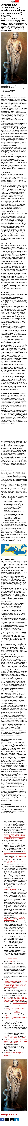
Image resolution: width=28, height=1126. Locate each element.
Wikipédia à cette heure (10, 889)
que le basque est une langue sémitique (15, 1037)
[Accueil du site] (14, 2)
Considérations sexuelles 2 (20, 1003)
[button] (2, 1119)
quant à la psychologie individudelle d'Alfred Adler (15, 857)
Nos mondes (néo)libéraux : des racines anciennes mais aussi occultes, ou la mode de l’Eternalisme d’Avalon (15, 981)
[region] (16, 432)
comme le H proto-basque (10, 1036)
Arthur (15, 958)
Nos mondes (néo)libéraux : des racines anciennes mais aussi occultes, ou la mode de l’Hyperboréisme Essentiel (15, 985)
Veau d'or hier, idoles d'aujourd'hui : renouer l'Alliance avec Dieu (14, 1009)
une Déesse (17, 1012)
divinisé (5, 1015)
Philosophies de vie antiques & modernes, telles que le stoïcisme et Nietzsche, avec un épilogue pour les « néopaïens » (15, 999)
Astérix (10, 958)
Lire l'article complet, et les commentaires (9, 1115)
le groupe (21, 917)
